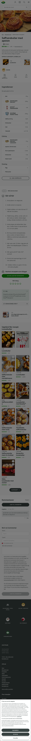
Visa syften (15, 738)
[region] (15, 720)
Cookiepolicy (19, 716)
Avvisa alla (15, 734)
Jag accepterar (15, 730)
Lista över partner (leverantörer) (8, 725)
